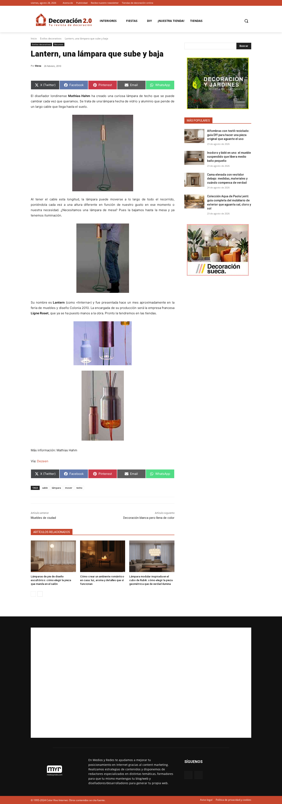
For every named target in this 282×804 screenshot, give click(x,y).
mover (68, 487)
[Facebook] (243, 3)
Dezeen (42, 461)
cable (45, 487)
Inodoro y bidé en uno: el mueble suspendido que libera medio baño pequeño (229, 156)
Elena (38, 65)
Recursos (58, 44)
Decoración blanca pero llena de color (148, 518)
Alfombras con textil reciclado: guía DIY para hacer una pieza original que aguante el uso (228, 135)
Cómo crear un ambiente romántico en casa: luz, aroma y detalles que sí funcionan (102, 580)
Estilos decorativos (51, 38)
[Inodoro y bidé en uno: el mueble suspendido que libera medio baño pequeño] (194, 158)
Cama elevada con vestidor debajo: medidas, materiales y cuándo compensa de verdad (227, 178)
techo (79, 487)
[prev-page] (33, 594)
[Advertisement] (141, 683)
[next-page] (40, 594)
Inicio (34, 38)
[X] (248, 3)
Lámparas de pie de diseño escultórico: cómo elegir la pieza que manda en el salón (51, 580)
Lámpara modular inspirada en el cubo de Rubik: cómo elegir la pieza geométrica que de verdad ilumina (151, 580)
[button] (246, 21)
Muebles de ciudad (43, 518)
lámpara (56, 487)
